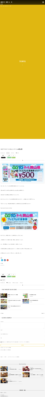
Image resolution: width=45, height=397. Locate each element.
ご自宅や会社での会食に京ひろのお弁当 (14, 300)
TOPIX (9, 296)
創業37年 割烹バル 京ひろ (6, 3)
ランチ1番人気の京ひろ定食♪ (12, 369)
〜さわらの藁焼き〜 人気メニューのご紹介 (37, 374)
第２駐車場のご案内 (33, 294)
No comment (9, 282)
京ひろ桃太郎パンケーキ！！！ (12, 381)
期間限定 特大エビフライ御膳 (13, 294)
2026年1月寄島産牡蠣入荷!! (34, 300)
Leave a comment (16, 282)
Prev (2, 313)
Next (42, 313)
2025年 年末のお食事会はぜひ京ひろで (14, 306)
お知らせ (31, 296)
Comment (2, 321)
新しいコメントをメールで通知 (6, 347)
